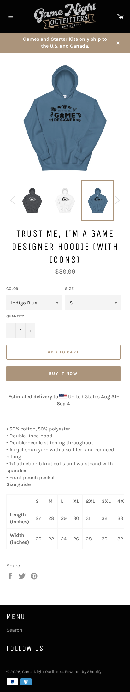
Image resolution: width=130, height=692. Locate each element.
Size (69, 288)
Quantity (15, 316)
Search (14, 630)
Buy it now (63, 373)
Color (12, 288)
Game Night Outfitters (42, 671)
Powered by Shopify (83, 671)
